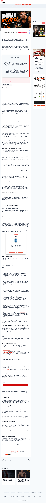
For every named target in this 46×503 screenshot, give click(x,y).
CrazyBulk (4, 80)
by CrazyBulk (5, 369)
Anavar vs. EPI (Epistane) (7, 352)
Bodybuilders (24, 4)
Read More (37, 69)
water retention (22, 312)
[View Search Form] (44, 2)
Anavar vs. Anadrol (6, 350)
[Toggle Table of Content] (11, 84)
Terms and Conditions (14, 496)
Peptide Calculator (10, 81)
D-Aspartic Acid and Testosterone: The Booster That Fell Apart (39, 59)
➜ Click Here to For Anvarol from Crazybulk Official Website (15, 74)
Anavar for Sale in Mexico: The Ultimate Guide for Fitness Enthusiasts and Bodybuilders (14, 451)
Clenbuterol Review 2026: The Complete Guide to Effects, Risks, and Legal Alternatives (24, 461)
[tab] (38, 71)
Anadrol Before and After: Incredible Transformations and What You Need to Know (23, 480)
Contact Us (41, 496)
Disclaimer (23, 496)
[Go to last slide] (2, 477)
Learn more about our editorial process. (23, 32)
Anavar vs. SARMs (6, 355)
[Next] (28, 477)
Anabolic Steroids (18, 4)
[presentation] (8, 474)
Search (34, 21)
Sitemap (28, 496)
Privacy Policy (5, 496)
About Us (34, 496)
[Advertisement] (16, 94)
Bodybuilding (28, 4)
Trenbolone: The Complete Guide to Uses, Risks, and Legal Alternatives (7, 460)
